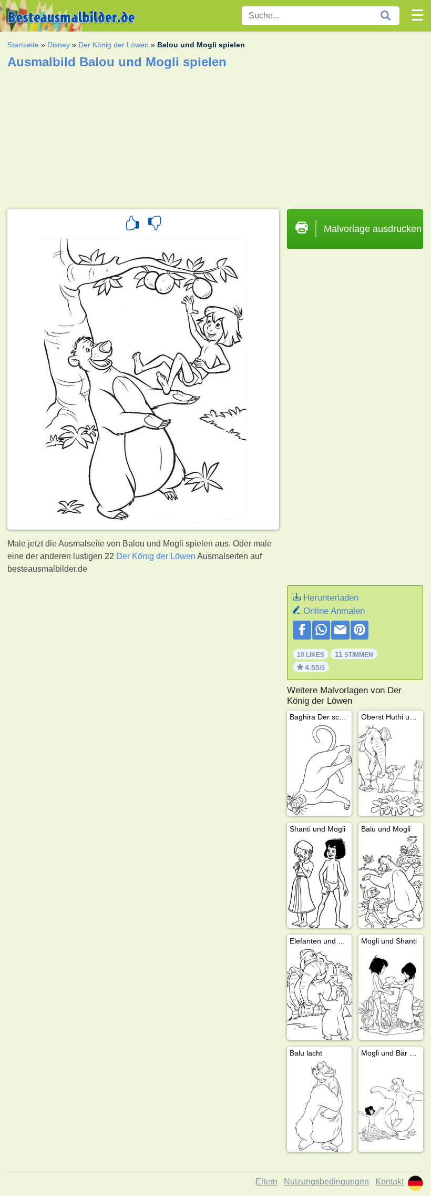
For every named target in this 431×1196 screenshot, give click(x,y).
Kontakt (389, 1181)
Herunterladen (330, 598)
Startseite (23, 44)
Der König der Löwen (113, 44)
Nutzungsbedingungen (326, 1181)
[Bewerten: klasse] (132, 225)
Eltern (266, 1181)
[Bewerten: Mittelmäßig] (154, 225)
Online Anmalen (334, 611)
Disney (58, 44)
